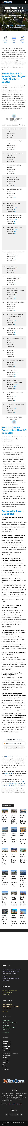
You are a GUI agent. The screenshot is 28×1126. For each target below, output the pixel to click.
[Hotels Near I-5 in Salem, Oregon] (5, 811)
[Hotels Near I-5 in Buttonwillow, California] (14, 872)
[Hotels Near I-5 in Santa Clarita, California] (14, 811)
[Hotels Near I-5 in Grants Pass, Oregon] (5, 911)
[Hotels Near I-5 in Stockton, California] (23, 850)
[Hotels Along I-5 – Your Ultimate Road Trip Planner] (23, 872)
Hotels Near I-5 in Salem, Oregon (4, 818)
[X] (21, 1114)
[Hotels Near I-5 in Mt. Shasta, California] (23, 893)
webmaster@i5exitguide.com (15, 1104)
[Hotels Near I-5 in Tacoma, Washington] (23, 911)
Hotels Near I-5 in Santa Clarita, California (14, 819)
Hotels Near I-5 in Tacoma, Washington (23, 920)
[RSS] (17, 1114)
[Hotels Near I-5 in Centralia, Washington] (14, 911)
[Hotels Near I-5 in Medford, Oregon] (5, 893)
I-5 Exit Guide (8, 757)
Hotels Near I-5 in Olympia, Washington (4, 838)
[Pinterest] (13, 1114)
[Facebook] (6, 1114)
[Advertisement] (14, 946)
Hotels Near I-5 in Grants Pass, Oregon (4, 919)
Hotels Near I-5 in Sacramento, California (23, 838)
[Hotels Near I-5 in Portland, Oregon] (14, 829)
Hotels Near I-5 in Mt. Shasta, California (23, 901)
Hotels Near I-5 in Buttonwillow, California (14, 881)
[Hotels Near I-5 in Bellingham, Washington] (5, 850)
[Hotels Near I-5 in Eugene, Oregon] (14, 850)
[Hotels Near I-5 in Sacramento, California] (23, 829)
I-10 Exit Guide (18, 783)
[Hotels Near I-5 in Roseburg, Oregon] (5, 872)
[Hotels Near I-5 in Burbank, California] (14, 893)
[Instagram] (10, 1114)
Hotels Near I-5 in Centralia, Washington (14, 920)
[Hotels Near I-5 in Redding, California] (23, 811)
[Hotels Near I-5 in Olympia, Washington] (5, 829)
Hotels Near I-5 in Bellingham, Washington (4, 860)
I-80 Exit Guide (12, 786)
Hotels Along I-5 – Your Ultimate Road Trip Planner (23, 881)
